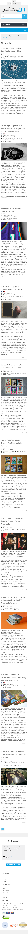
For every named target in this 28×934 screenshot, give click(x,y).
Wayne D (20, 58)
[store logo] (14, 10)
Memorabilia (20, 56)
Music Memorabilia (19, 296)
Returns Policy (6, 895)
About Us (5, 888)
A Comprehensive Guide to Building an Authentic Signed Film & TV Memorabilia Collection (13, 600)
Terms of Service (6, 893)
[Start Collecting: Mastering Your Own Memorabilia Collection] (14, 386)
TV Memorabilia (9, 138)
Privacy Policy (6, 890)
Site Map (5, 897)
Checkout (14, 3)
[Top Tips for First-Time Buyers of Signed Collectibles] (14, 231)
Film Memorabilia (11, 140)
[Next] (10, 829)
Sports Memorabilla (10, 296)
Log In (19, 3)
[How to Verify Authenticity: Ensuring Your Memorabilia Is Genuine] (14, 464)
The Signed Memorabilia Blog (14, 36)
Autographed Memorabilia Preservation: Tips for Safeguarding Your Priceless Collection (13, 677)
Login (4, 877)
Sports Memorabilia (13, 56)
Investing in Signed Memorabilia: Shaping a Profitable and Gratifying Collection (13, 754)
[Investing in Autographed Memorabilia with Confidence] (14, 310)
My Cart (9, 3)
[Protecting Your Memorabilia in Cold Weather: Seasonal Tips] (14, 69)
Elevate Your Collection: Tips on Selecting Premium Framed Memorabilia (12, 521)
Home (4, 36)
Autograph (11, 137)
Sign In (14, 1)
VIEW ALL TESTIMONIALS (13, 865)
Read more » (24, 118)
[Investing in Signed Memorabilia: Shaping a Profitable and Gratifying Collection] (14, 776)
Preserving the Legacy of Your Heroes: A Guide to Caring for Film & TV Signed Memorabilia (13, 128)
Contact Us (5, 881)
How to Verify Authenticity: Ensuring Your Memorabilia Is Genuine (11, 443)
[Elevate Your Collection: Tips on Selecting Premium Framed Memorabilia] (14, 541)
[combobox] (14, 16)
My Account (5, 879)
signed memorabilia (17, 138)
